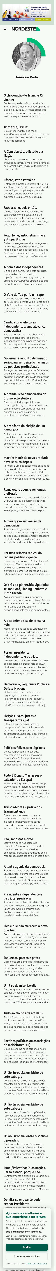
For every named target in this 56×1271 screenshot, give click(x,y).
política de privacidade (36, 1263)
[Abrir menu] (5, 28)
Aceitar (27, 1247)
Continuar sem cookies (27, 1256)
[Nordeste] (26, 29)
